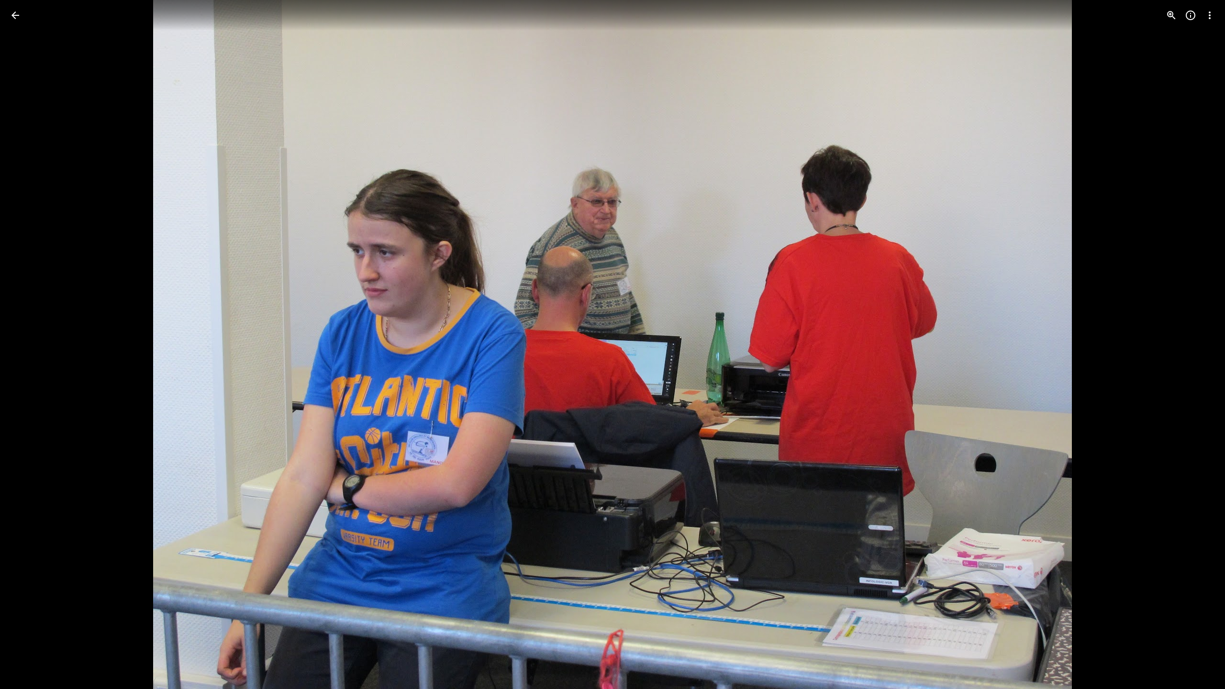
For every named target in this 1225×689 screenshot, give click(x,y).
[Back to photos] (15, 15)
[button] (26, 344)
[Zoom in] (1171, 15)
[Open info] (1190, 15)
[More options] (1209, 15)
